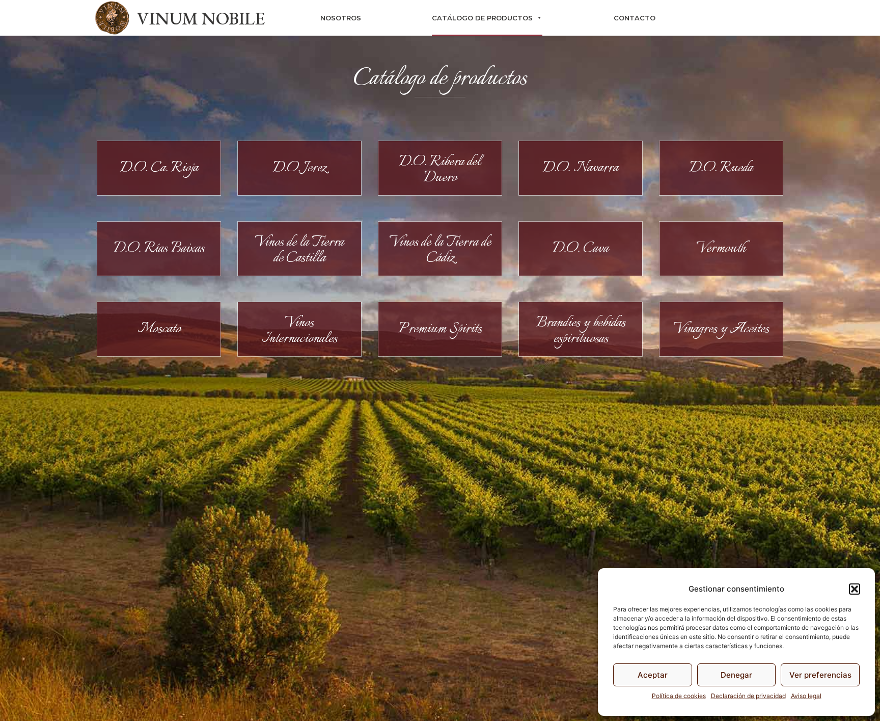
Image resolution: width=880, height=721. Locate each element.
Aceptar (653, 675)
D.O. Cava (581, 248)
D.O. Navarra (580, 167)
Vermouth (721, 248)
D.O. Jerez (299, 167)
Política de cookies (679, 696)
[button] (854, 589)
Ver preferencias (820, 675)
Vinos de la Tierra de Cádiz (440, 250)
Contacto (634, 18)
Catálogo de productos (482, 18)
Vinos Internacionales (299, 330)
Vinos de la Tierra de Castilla (299, 250)
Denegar (736, 675)
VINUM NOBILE (200, 18)
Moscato (159, 328)
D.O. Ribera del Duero (440, 169)
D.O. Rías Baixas (159, 248)
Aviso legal (806, 696)
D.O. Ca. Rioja (159, 167)
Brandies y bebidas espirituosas (580, 330)
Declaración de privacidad (748, 696)
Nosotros (340, 18)
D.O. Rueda (721, 167)
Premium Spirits (440, 328)
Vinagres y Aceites (721, 328)
